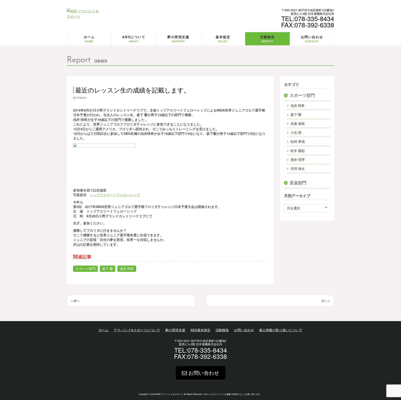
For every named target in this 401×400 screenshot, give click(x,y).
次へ (324, 301)
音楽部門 (298, 183)
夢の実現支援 (175, 330)
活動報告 (222, 330)
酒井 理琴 (298, 159)
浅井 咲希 (127, 268)
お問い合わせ (244, 330)
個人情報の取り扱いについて (280, 330)
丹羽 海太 (298, 168)
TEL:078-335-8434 (307, 18)
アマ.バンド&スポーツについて (137, 330)
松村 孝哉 (298, 141)
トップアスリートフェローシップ (115, 194)
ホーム (104, 330)
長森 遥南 (298, 123)
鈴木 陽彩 (298, 150)
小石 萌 (296, 132)
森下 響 (107, 268)
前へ (77, 301)
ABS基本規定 (200, 330)
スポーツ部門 (85, 268)
